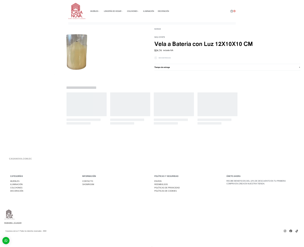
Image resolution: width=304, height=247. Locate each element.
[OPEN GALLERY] (77, 52)
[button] (6, 240)
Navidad (157, 29)
